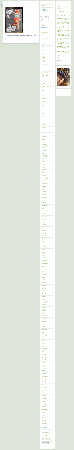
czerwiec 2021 (44, 166)
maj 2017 (43, 241)
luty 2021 (43, 172)
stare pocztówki (44, 101)
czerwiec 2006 (44, 414)
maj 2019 (43, 203)
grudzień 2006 (44, 406)
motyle (58, 35)
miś (69, 34)
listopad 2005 (44, 420)
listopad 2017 (44, 232)
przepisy (43, 83)
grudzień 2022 (44, 150)
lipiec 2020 (43, 181)
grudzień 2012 (44, 316)
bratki (62, 19)
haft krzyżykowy (63, 26)
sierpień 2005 (44, 425)
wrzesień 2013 (44, 302)
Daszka (43, 431)
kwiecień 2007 (44, 401)
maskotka (58, 34)
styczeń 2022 (44, 155)
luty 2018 (43, 227)
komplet (64, 30)
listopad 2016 (44, 249)
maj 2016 (43, 255)
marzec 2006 (44, 417)
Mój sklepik (44, 6)
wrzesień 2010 (44, 359)
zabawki (58, 50)
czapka (64, 22)
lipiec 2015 (43, 268)
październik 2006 (45, 409)
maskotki (62, 34)
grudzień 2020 (44, 175)
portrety (58, 39)
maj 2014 (43, 290)
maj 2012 (43, 327)
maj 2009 (43, 384)
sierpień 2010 (44, 360)
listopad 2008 (44, 393)
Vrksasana (7, 3)
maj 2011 (43, 346)
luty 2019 (43, 208)
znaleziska (44, 127)
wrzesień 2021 (44, 161)
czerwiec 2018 (44, 221)
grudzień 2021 (44, 156)
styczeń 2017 (44, 246)
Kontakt (43, 5)
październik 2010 (45, 357)
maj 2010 (43, 365)
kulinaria (43, 57)
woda (58, 48)
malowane (20, 5)
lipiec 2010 (43, 362)
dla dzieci (67, 22)
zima (58, 52)
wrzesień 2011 (44, 340)
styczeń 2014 (44, 296)
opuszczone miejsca (45, 72)
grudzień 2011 (44, 335)
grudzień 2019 (44, 192)
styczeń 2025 (44, 139)
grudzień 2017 (44, 230)
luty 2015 (43, 276)
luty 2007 (43, 403)
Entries (60, 9)
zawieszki (59, 51)
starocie (68, 43)
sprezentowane (44, 98)
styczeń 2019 (44, 210)
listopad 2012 (44, 318)
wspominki (61, 48)
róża (69, 41)
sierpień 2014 (44, 285)
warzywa (65, 47)
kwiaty (59, 31)
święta (58, 55)
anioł (69, 15)
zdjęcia (43, 121)
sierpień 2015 (44, 266)
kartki (17, 5)
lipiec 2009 (43, 381)
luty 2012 (43, 332)
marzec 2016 (44, 258)
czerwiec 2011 (44, 345)
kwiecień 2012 (44, 329)
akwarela (60, 15)
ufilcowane (43, 110)
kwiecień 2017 (44, 243)
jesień (58, 27)
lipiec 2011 (43, 343)
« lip (41, 22)
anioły (58, 17)
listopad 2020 (44, 177)
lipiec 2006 (43, 412)
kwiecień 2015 (44, 272)
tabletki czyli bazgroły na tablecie (46, 107)
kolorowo (60, 30)
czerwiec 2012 (44, 326)
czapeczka (61, 22)
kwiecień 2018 (44, 224)
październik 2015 (45, 263)
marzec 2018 (44, 225)
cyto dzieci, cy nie (45, 38)
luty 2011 (43, 351)
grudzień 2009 (44, 373)
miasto (66, 34)
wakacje (61, 47)
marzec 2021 (44, 170)
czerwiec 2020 (44, 183)
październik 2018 (45, 214)
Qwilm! (61, 60)
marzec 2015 (44, 274)
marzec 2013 (44, 312)
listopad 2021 (44, 158)
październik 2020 (45, 178)
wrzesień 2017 (44, 235)
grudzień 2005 (44, 418)
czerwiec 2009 (44, 382)
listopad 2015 (44, 261)
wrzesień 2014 (44, 283)
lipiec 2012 (43, 324)
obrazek (63, 36)
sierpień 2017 (44, 236)
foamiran (43, 43)
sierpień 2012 (44, 323)
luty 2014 (43, 294)
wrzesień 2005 (44, 423)
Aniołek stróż (47, 431)
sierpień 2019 (44, 199)
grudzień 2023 (44, 145)
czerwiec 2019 (44, 202)
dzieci (65, 23)
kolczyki (59, 29)
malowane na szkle (67, 33)
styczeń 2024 (44, 144)
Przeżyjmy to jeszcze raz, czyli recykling (46, 87)
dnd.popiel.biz (62, 61)
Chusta (46, 433)
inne (42, 49)
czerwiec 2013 (44, 307)
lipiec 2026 (43, 133)
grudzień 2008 (44, 392)
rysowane (65, 41)
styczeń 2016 (44, 260)
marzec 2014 (44, 293)
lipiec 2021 (43, 164)
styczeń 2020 (44, 191)
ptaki (58, 41)
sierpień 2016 (44, 252)
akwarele (65, 15)
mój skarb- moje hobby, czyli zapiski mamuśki (47, 64)
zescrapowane (44, 124)
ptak (69, 39)
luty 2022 (43, 153)
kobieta (68, 27)
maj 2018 (43, 222)
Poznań (61, 39)
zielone (68, 51)
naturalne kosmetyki (45, 69)
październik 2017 (45, 233)
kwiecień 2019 (44, 205)
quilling (43, 90)
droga (59, 23)
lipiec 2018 (43, 219)
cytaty (43, 35)
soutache (43, 95)
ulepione (43, 113)
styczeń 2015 (44, 277)
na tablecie (67, 35)
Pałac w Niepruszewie (49, 429)
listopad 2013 (44, 299)
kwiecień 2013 (44, 310)
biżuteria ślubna (67, 18)
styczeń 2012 (44, 334)
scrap (58, 42)
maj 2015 (43, 271)
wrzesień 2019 (44, 197)
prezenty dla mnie (65, 39)
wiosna (68, 47)
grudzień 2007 (44, 398)
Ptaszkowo (47, 436)
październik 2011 (45, 338)
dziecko (68, 23)
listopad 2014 (44, 280)
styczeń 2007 (44, 404)
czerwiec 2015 (44, 269)
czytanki (43, 40)
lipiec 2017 (43, 238)
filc (63, 24)
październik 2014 (45, 282)
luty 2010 (43, 370)
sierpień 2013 (44, 304)
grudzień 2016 (44, 247)
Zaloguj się (60, 8)
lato (69, 31)
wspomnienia (67, 48)
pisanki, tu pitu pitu (45, 75)
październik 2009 (45, 376)
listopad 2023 (44, 147)
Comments (61, 11)
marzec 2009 (44, 387)
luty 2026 (43, 134)
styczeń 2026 (44, 136)
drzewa (62, 23)
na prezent (61, 35)
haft (42, 46)
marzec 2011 (44, 349)
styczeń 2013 (44, 315)
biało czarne (66, 17)
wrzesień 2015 (44, 265)
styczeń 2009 (44, 390)
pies (64, 38)
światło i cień (66, 53)
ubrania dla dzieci (63, 46)
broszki (65, 19)
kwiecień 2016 (44, 257)
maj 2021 (43, 167)
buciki (69, 19)
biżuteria (59, 18)
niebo (58, 36)
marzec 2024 (44, 142)
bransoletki (58, 19)
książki (68, 30)
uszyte (43, 116)
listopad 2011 (44, 337)
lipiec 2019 (43, 200)
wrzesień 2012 (44, 321)
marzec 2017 (44, 244)
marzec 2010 (44, 368)
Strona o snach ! (61, 92)
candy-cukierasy (45, 29)
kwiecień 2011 (44, 348)
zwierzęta (67, 52)
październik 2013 (45, 301)
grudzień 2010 (44, 354)
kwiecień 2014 (44, 291)
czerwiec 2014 (44, 288)
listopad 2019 (44, 194)
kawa (65, 27)
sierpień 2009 (44, 379)
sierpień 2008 (44, 395)
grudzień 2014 (44, 279)
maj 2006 (43, 415)
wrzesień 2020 (44, 180)
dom (58, 23)
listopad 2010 (44, 356)
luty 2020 (43, 189)
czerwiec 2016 (44, 254)
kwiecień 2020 (44, 186)
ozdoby (59, 38)
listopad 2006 (44, 407)
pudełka (61, 41)
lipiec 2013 (43, 305)
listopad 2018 (44, 213)
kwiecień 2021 (44, 169)
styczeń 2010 (44, 371)
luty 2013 (43, 313)
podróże (43, 80)
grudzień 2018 (44, 211)
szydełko (43, 104)
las (64, 31)
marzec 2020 (44, 188)
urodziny (68, 46)
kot (66, 30)
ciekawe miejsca (45, 32)
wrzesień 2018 (44, 216)
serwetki (62, 42)
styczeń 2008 (44, 396)
